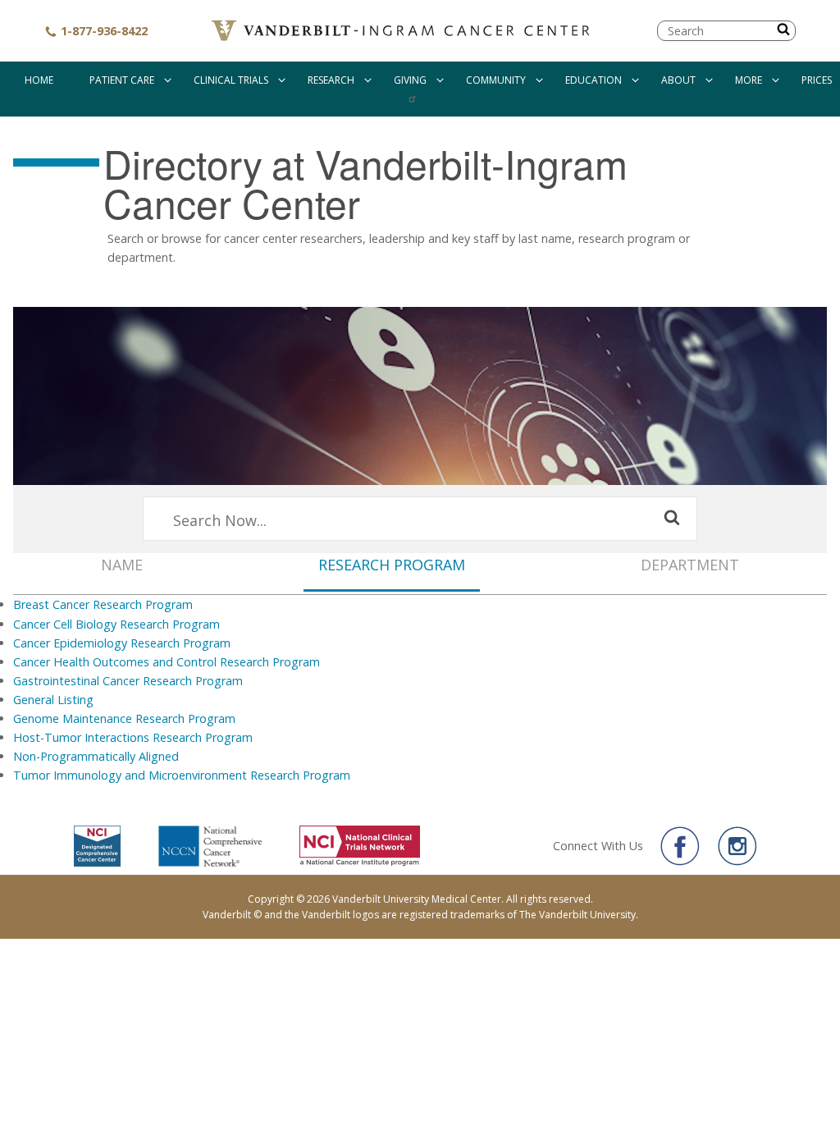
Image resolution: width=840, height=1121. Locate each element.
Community (496, 80)
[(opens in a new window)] (680, 846)
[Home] (402, 31)
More (748, 80)
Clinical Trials (231, 80)
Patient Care (121, 80)
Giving (410, 80)
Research (331, 80)
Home (39, 80)
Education (593, 80)
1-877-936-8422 (102, 31)
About (678, 80)
